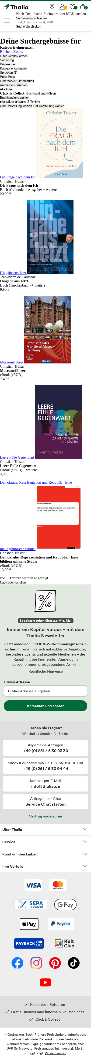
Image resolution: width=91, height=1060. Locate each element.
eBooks (17, 52)
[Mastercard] (57, 885)
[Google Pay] (65, 905)
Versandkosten (55, 1053)
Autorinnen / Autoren (14, 85)
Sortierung (7, 60)
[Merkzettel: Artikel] (72, 6)
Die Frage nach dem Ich (18, 177)
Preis (3, 77)
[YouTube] (45, 983)
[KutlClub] (64, 944)
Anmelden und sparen (45, 705)
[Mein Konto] (62, 6)
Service (8, 841)
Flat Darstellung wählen (48, 106)
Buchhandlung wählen (41, 93)
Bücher (5, 52)
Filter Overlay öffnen (14, 56)
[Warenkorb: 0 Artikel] (83, 6)
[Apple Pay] (29, 924)
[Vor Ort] (52, 6)
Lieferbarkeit (8, 81)
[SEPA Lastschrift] (30, 905)
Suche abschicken (28, 26)
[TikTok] (74, 963)
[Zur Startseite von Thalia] (27, 6)
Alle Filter (6, 89)
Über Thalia (12, 829)
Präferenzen (8, 64)
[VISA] (33, 885)
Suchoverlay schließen (31, 18)
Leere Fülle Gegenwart (17, 457)
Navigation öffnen (7, 20)
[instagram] (36, 963)
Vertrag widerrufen (45, 816)
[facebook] (17, 963)
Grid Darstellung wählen (16, 106)
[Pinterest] (55, 963)
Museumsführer (12, 362)
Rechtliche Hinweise (45, 671)
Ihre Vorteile (12, 866)
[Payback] (29, 944)
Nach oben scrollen (13, 582)
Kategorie (6, 68)
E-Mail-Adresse (17, 682)
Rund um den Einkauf (20, 854)
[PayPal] (61, 924)
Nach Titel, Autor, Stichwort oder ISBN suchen (51, 14)
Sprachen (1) (8, 72)
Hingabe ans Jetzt (13, 273)
